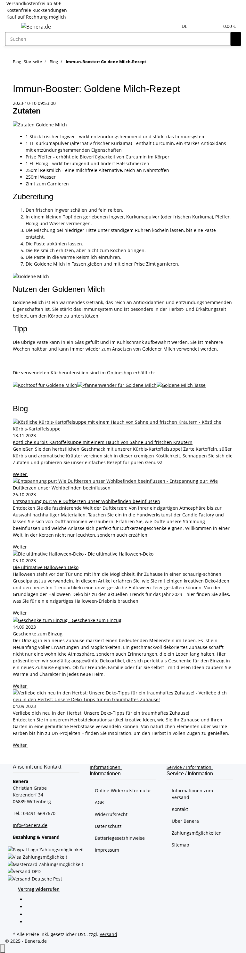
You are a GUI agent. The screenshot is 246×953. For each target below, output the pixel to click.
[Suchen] (236, 39)
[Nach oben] (2, 948)
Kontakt (180, 809)
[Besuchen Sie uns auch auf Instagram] (31, 922)
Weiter (20, 474)
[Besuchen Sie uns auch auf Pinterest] (31, 914)
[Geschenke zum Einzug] (123, 620)
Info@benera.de (30, 825)
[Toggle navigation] (13, 27)
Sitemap (180, 845)
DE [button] (185, 26)
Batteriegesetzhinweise (120, 838)
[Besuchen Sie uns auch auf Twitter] (31, 907)
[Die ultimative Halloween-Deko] (123, 553)
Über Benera (185, 821)
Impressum (107, 850)
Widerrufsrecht (111, 814)
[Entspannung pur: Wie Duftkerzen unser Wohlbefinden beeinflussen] (123, 484)
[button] (201, 26)
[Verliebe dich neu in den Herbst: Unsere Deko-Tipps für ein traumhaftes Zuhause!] (123, 696)
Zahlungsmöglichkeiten (197, 833)
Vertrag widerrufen (39, 889)
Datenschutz (108, 826)
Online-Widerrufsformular (123, 790)
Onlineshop (119, 373)
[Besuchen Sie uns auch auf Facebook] (31, 899)
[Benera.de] (36, 26)
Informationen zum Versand (192, 793)
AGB (99, 802)
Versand (108, 934)
